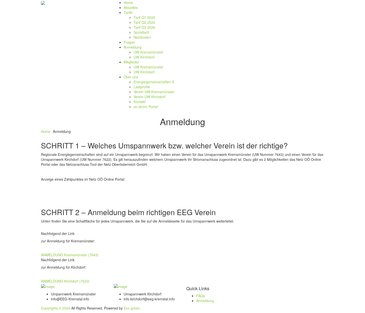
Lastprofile (142, 86)
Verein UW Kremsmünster (154, 91)
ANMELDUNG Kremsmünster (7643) (70, 254)
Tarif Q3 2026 (144, 27)
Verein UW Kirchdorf (149, 96)
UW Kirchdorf (144, 57)
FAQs (200, 295)
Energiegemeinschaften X (154, 81)
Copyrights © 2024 (55, 308)
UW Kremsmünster (148, 52)
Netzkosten (142, 37)
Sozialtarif (141, 32)
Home (128, 2)
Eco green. (132, 308)
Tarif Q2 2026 (144, 22)
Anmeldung (133, 47)
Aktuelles (131, 7)
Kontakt (140, 101)
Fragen (129, 42)
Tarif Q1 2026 (144, 17)
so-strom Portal (146, 106)
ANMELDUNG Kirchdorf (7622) (65, 281)
